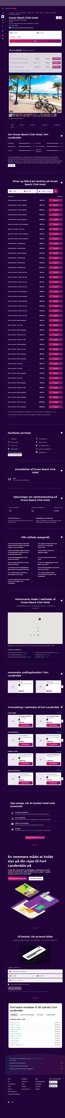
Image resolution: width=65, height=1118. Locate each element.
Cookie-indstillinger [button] (13, 417)
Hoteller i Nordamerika (21, 12)
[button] (2, 8)
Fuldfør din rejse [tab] (51, 1014)
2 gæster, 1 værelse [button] (15, 37)
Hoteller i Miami (14, 1031)
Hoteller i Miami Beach (15, 1033)
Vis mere (59, 713)
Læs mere (53, 411)
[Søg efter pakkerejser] (3, 23)
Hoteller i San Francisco (16, 1036)
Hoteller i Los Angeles (15, 1029)
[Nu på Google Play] (53, 1082)
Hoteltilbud (11, 12)
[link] (25, 725)
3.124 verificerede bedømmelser (24, 27)
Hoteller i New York (15, 1022)
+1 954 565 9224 (13, 25)
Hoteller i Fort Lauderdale (50, 12)
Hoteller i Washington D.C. (16, 1044)
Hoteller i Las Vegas (15, 1027)
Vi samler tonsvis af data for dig (18, 1066)
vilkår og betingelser (34, 991)
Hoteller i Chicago (14, 1040)
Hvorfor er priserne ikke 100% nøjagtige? (21, 1068)
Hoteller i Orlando (14, 1038)
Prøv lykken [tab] (40, 1014)
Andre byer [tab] (14, 1014)
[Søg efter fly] (3, 13)
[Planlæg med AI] (3, 26)
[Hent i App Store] (53, 1085)
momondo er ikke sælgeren (17, 1063)
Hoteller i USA (31, 12)
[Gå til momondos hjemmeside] (11, 8)
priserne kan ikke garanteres (37, 1058)
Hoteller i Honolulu (15, 1025)
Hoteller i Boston (14, 1042)
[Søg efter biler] (3, 19)
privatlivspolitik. (44, 991)
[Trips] (3, 31)
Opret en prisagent (31, 830)
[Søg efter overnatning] (3, 16)
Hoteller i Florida (39, 12)
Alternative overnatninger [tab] (27, 1014)
